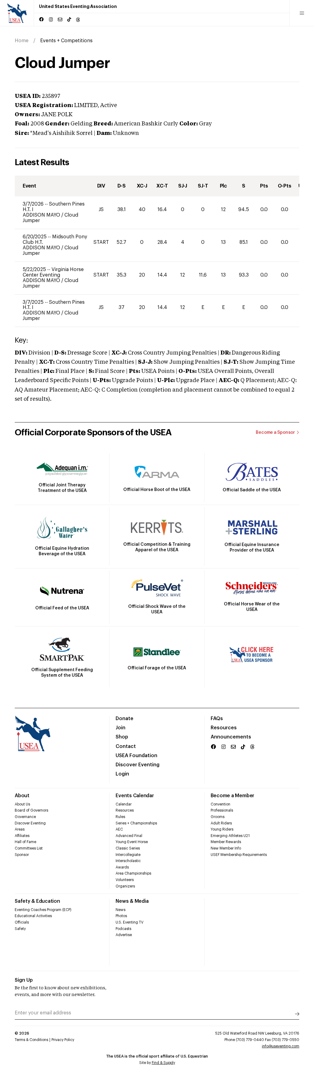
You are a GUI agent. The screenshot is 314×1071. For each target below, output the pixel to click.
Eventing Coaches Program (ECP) (43, 910)
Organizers (125, 886)
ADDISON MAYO (42, 215)
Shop (122, 736)
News (120, 910)
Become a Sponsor (275, 432)
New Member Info (226, 848)
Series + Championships (136, 823)
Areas (20, 829)
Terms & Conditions (31, 1040)
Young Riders (222, 829)
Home (22, 40)
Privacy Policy (63, 1040)
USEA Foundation (136, 755)
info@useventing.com (280, 1046)
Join (120, 727)
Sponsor (22, 855)
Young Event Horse (132, 842)
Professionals (222, 810)
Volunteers (125, 880)
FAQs (217, 718)
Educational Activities (33, 916)
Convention (220, 804)
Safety (20, 929)
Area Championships (133, 873)
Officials (22, 922)
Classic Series (128, 848)
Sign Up (24, 980)
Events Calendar (135, 795)
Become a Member (232, 795)
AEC (119, 829)
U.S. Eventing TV (130, 922)
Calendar (124, 804)
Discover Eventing (137, 764)
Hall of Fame (25, 842)
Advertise (124, 935)
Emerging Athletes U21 (230, 836)
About (22, 795)
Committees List (29, 848)
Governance (25, 817)
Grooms (217, 817)
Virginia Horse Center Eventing (53, 272)
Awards (122, 867)
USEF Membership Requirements (239, 855)
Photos (121, 916)
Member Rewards (226, 842)
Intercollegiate (128, 855)
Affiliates (22, 836)
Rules (120, 817)
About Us (22, 804)
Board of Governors (31, 810)
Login (122, 774)
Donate (124, 718)
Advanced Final (129, 836)
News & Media (132, 901)
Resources (224, 727)
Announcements (231, 736)
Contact (126, 746)
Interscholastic (128, 861)
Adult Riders (221, 823)
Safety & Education (37, 901)
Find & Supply (163, 1063)
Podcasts (123, 929)
